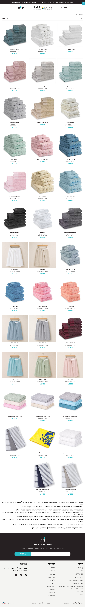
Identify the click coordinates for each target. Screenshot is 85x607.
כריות (53, 583)
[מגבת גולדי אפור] (15, 108)
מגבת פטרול (14, 306)
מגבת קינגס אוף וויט (42, 123)
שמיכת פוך (52, 528)
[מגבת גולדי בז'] (42, 182)
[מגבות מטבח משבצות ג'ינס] (70, 402)
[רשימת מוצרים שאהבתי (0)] (23, 8)
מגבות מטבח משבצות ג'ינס (70, 416)
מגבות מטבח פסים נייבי (42, 489)
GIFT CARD (79, 574)
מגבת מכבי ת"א (42, 453)
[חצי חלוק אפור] (42, 328)
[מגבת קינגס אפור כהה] (70, 218)
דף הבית (81, 14)
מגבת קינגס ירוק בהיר (70, 86)
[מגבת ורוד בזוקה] (42, 292)
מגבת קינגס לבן (70, 49)
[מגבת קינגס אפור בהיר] (42, 71)
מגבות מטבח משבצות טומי (15, 416)
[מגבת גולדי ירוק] (15, 145)
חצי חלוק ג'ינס (15, 343)
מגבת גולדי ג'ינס (70, 159)
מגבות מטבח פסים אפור (14, 453)
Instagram (21, 575)
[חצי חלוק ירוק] (42, 365)
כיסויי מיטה (51, 577)
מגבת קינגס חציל (70, 343)
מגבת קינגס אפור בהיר (43, 86)
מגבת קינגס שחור (14, 233)
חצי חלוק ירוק (42, 379)
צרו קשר (23, 564)
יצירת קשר (79, 591)
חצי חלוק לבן (14, 269)
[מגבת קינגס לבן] (70, 35)
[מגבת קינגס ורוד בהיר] (15, 182)
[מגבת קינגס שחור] (15, 218)
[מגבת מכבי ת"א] (42, 438)
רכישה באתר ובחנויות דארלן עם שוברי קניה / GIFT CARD (70, 587)
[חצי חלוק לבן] (15, 255)
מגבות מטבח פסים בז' (70, 489)
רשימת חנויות (79, 577)
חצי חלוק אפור (42, 343)
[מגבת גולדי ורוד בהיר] (42, 145)
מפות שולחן (51, 586)
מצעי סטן (43, 528)
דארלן (80, 564)
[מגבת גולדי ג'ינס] (70, 145)
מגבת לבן (42, 233)
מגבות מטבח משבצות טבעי (42, 416)
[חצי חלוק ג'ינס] (15, 328)
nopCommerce (44, 603)
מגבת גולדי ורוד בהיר (42, 159)
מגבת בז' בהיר (70, 123)
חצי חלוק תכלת (14, 379)
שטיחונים (52, 592)
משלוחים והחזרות (77, 583)
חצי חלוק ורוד (70, 379)
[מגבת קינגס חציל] (70, 328)
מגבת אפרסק (70, 306)
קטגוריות (51, 564)
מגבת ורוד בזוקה (42, 306)
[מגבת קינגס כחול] (15, 35)
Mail (16, 575)
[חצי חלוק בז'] (42, 255)
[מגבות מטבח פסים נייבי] (42, 475)
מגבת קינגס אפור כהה (70, 233)
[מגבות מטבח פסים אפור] (15, 438)
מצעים (53, 568)
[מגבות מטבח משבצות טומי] (15, 402)
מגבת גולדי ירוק (15, 159)
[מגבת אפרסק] (70, 292)
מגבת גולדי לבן (42, 49)
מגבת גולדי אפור (14, 123)
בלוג (82, 571)
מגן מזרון (35, 528)
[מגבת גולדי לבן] (42, 35)
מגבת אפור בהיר (70, 269)
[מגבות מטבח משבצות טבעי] (42, 402)
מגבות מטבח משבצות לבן (70, 453)
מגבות (80, 18)
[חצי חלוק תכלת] (15, 365)
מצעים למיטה (62, 528)
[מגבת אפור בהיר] (70, 255)
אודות (81, 595)
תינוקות (52, 589)
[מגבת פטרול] (15, 292)
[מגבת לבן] (42, 218)
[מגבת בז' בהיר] (70, 108)
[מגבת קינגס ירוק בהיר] (70, 71)
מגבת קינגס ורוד (14, 86)
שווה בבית (51, 596)
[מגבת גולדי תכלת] (70, 182)
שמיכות (52, 574)
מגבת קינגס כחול (14, 49)
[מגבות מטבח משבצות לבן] (70, 438)
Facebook (26, 575)
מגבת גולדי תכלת (70, 196)
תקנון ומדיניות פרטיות (76, 580)
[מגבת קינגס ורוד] (15, 71)
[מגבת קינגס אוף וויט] (42, 108)
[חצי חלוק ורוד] (70, 365)
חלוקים (52, 580)
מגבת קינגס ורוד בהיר (14, 196)
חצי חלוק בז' (42, 269)
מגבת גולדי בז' (42, 196)
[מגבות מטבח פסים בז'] (70, 475)
